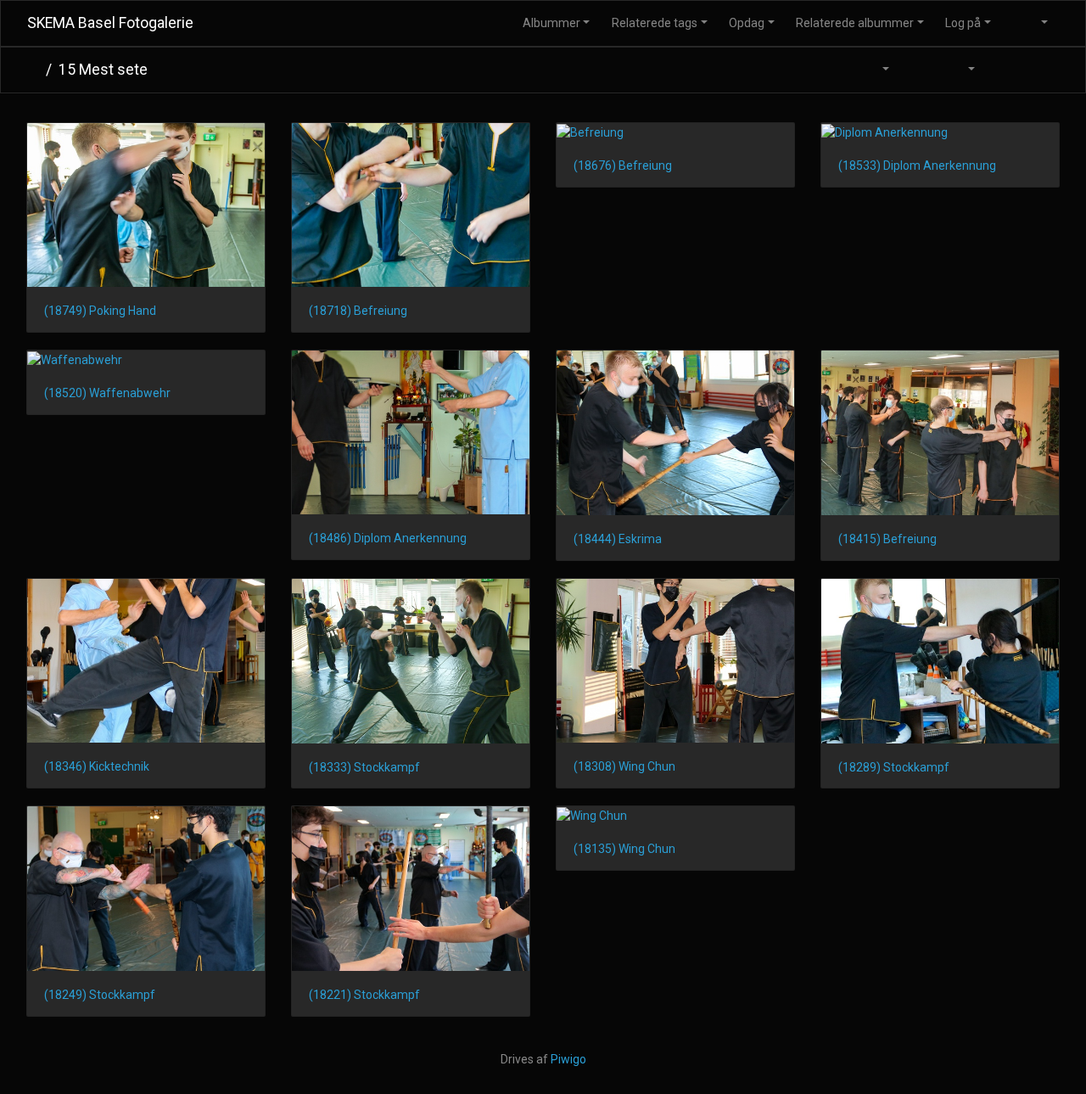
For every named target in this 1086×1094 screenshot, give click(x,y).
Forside (33, 70)
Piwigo (568, 1059)
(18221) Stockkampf (364, 994)
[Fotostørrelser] (875, 70)
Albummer (551, 23)
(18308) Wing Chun (624, 766)
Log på (963, 23)
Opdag (746, 23)
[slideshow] (918, 70)
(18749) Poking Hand (100, 310)
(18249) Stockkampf (99, 994)
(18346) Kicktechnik (96, 766)
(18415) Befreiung (887, 539)
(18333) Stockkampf (364, 767)
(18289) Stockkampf (893, 767)
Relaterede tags (654, 23)
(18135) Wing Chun (624, 849)
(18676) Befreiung (623, 165)
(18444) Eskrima (618, 539)
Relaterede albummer (855, 23)
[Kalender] (961, 70)
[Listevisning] (1040, 70)
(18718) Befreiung (358, 310)
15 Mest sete (103, 69)
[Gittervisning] (1004, 70)
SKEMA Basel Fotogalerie (110, 22)
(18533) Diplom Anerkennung (917, 165)
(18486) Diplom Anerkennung (388, 538)
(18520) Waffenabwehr (107, 393)
